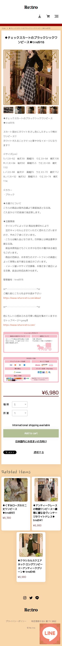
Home (4, 28)
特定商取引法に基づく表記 (43, 621)
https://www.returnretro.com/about (22, 297)
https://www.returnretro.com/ (19, 324)
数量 (6, 413)
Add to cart (31, 433)
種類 (6, 404)
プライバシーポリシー (16, 621)
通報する (39, 452)
